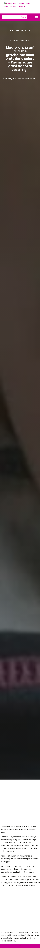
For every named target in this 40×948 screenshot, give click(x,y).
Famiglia (7, 78)
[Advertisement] (18, 803)
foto (14, 78)
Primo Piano (31, 78)
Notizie (21, 78)
